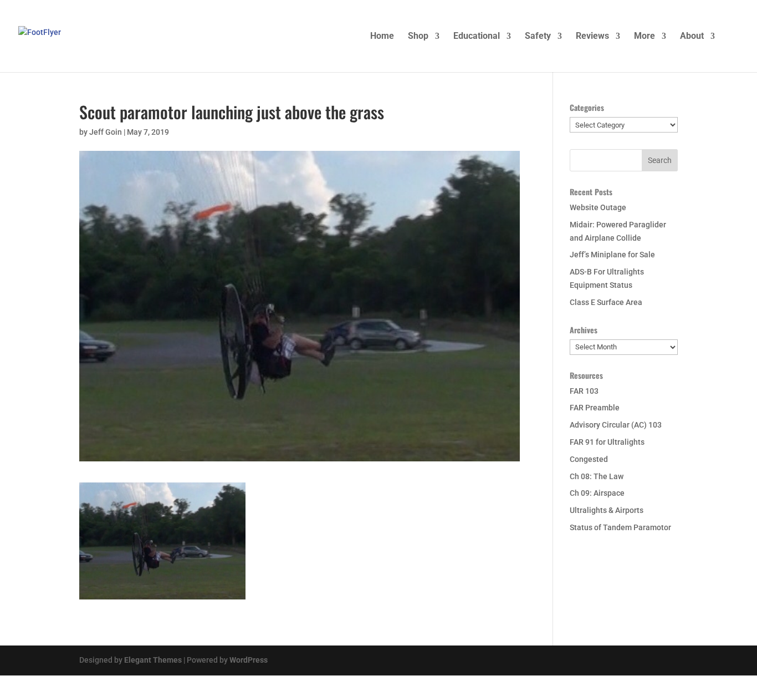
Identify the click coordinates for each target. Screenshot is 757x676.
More (644, 36)
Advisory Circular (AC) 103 (616, 424)
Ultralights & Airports (606, 510)
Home (382, 36)
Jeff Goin (105, 132)
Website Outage (598, 207)
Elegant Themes (153, 659)
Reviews (592, 36)
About (692, 36)
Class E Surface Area (606, 302)
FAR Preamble (595, 407)
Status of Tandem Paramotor (620, 527)
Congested (589, 459)
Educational (476, 36)
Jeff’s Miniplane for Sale (612, 254)
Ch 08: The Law (596, 476)
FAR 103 (584, 391)
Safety (538, 36)
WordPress (248, 659)
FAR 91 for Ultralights (607, 442)
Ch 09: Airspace (597, 493)
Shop (418, 36)
